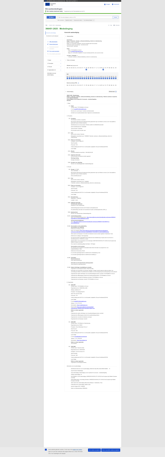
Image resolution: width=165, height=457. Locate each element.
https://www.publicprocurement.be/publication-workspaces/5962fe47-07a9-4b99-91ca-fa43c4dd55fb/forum (90, 222)
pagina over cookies (77, 449)
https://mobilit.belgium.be (82, 305)
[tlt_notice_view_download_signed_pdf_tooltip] (86, 69)
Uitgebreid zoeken (68, 20)
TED (46, 25)
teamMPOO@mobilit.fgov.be (77, 51)
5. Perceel (49, 66)
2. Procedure (50, 63)
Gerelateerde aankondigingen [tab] (52, 35)
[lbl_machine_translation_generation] (78, 83)
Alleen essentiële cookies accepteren (110, 450)
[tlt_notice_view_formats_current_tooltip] (116, 91)
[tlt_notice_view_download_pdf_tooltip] (67, 78)
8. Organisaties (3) (51, 69)
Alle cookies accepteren (94, 450)
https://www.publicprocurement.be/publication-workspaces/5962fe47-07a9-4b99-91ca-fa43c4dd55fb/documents (93, 218)
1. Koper (49, 60)
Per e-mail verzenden (54, 51)
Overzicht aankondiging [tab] (51, 32)
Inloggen (108, 4)
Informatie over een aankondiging (51, 74)
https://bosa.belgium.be (82, 340)
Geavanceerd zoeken (78, 20)
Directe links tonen (53, 44)
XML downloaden (53, 41)
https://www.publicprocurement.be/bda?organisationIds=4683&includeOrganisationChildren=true (83, 307)
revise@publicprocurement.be (80, 336)
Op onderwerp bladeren (88, 20)
